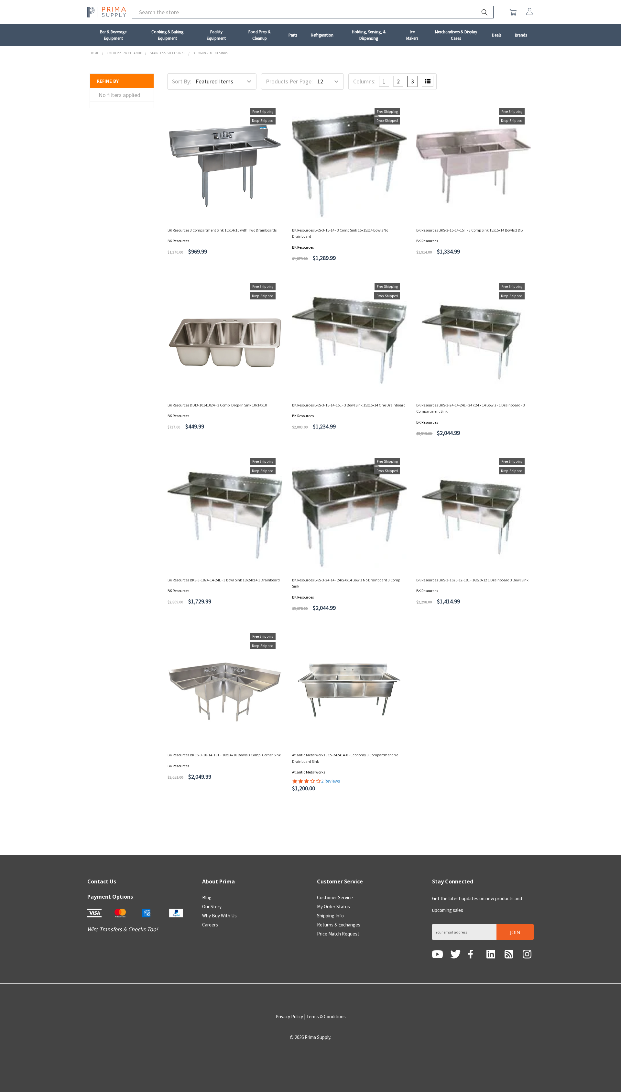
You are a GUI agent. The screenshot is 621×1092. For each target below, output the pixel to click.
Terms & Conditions (326, 1016)
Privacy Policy (289, 1016)
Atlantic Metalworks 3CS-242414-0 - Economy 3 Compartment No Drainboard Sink (345, 757)
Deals (496, 35)
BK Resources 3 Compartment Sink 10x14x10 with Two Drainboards (222, 230)
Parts (293, 35)
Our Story (212, 906)
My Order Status (333, 906)
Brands (521, 35)
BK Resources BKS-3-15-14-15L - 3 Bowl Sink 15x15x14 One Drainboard (349, 405)
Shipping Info (330, 916)
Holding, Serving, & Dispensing (369, 35)
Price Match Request (338, 934)
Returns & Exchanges (338, 925)
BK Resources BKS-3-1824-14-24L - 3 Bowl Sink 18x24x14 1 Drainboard (224, 580)
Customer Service (335, 897)
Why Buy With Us (219, 916)
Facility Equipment (216, 35)
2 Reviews (330, 781)
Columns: (364, 81)
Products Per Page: (289, 81)
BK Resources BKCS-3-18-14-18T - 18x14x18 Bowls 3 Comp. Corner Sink (224, 754)
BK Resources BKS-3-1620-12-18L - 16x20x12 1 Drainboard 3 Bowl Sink (472, 580)
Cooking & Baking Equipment (167, 35)
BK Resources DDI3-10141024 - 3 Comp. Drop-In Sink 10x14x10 (217, 405)
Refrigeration (322, 35)
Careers (210, 925)
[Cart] (514, 12)
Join (515, 932)
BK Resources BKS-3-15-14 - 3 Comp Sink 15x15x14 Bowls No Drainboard (340, 233)
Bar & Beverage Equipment (113, 35)
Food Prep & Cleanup (259, 35)
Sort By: (181, 81)
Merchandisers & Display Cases (456, 35)
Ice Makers (412, 35)
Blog (207, 897)
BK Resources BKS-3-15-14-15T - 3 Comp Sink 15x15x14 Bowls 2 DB (469, 230)
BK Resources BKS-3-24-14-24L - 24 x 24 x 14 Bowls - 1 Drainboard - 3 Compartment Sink (470, 408)
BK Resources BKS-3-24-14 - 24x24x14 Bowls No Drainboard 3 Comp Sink (346, 583)
